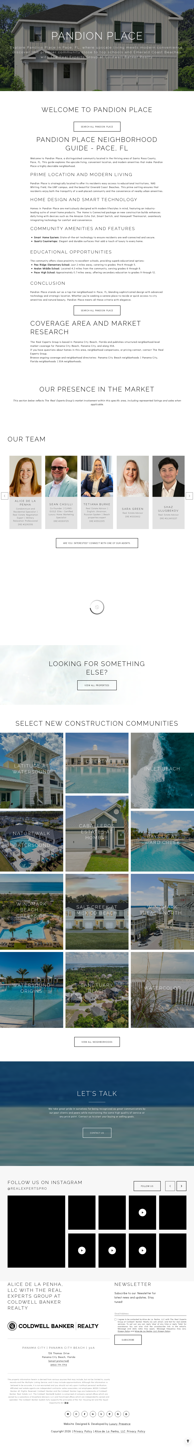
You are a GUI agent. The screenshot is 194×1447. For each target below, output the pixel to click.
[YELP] (101, 1414)
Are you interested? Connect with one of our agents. (97, 543)
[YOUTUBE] (68, 1414)
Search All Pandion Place (97, 126)
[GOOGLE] (118, 1414)
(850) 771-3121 (168, 484)
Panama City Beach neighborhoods (118, 357)
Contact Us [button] (97, 1132)
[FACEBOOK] (85, 1414)
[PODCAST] (110, 1414)
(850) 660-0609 (25, 484)
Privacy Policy (124, 1331)
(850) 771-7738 (61, 484)
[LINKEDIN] (93, 1414)
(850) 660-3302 (133, 484)
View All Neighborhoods (97, 1041)
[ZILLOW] (126, 1414)
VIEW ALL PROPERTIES (97, 685)
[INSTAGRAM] (76, 1414)
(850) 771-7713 (58, 1364)
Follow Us (147, 1186)
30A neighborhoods (70, 361)
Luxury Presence (119, 1423)
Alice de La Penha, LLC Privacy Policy (152, 1331)
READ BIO (25, 497)
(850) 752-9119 (97, 484)
